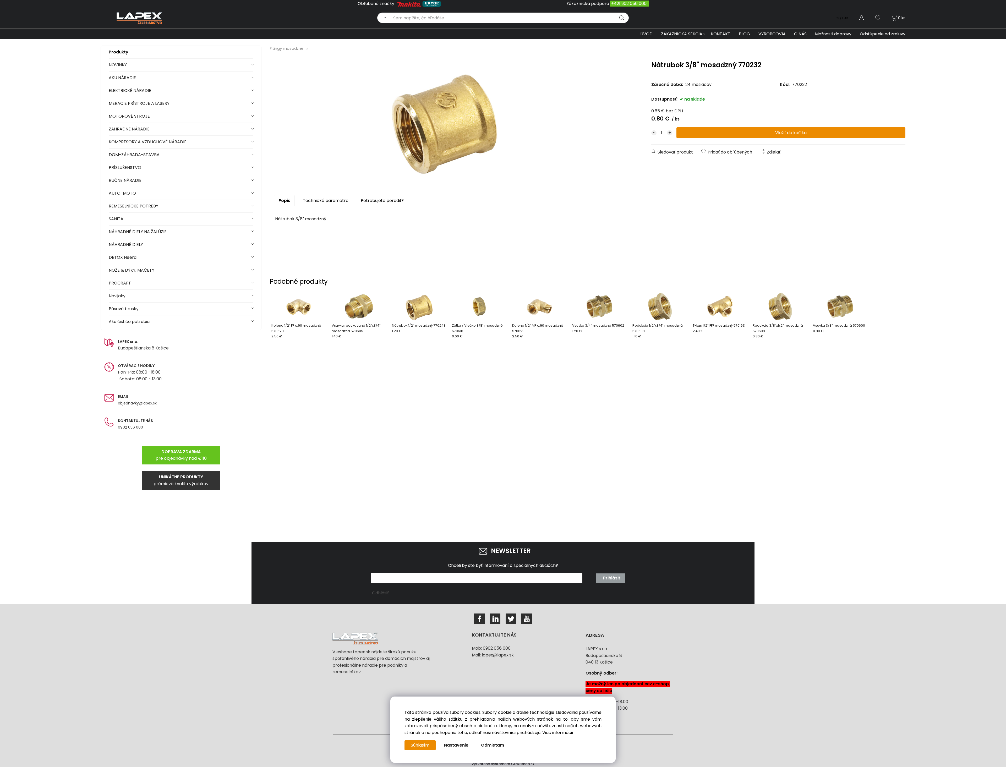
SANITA (116, 219)
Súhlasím (420, 745)
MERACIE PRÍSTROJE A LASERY (139, 103)
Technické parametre (325, 201)
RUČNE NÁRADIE (125, 180)
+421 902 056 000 (629, 4)
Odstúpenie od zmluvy (882, 34)
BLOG (744, 34)
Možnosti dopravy (833, 34)
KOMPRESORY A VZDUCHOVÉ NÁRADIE (148, 142)
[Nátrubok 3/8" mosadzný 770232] (444, 120)
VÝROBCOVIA (772, 34)
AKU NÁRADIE (122, 78)
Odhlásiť (380, 593)
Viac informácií (557, 733)
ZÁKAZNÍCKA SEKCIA (681, 34)
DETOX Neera (122, 257)
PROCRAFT (120, 283)
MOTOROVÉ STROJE (129, 116)
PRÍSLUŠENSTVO (125, 168)
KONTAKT (720, 34)
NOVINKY (118, 65)
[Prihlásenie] (862, 17)
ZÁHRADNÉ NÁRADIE (129, 129)
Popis (284, 201)
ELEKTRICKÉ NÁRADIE (130, 90)
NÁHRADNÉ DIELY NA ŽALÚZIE (138, 232)
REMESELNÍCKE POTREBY (133, 206)
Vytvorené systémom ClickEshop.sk (503, 763)
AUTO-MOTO (122, 193)
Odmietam (492, 745)
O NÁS (800, 34)
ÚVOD (646, 34)
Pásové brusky (124, 309)
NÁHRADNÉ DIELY (126, 245)
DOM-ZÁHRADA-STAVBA (134, 155)
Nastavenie (456, 745)
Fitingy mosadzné (286, 48)
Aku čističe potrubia (129, 322)
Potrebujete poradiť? (382, 201)
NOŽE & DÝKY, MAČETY (131, 270)
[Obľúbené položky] (878, 17)
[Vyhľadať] (383, 18)
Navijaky (117, 296)
